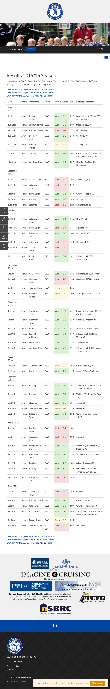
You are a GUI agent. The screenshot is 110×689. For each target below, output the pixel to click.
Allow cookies (97, 683)
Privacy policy (13, 666)
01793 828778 (15, 49)
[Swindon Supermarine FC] (55, 11)
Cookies (10, 669)
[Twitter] (102, 49)
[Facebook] (99, 49)
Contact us (30, 49)
